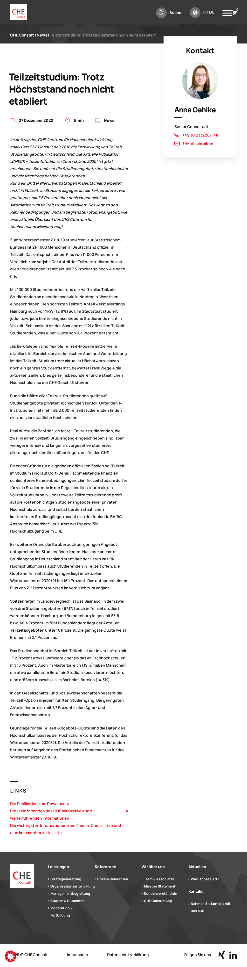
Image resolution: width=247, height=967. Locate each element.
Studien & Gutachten (67, 900)
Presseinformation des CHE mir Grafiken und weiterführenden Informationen (51, 814)
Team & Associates (159, 879)
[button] (10, 956)
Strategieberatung (65, 879)
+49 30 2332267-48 (200, 135)
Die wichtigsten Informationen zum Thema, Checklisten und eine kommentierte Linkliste (65, 829)
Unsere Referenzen (112, 879)
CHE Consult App (158, 900)
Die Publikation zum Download (38, 803)
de (211, 12)
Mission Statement (159, 886)
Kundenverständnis (160, 893)
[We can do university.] (22, 876)
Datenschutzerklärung (128, 954)
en (205, 12)
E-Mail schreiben (197, 143)
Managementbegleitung (70, 893)
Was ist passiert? (205, 879)
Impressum (77, 954)
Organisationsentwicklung (72, 886)
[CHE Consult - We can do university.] (18, 12)
